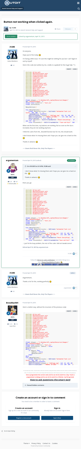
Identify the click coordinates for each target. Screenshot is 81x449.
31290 (14, 28)
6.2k (10, 181)
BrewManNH (12, 302)
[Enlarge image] (40, 55)
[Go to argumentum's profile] (12, 168)
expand (69, 69)
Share (58, 29)
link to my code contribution (46, 260)
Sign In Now (57, 418)
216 (16, 324)
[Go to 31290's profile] (6, 29)
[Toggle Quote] (26, 166)
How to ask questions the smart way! (50, 379)
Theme (26, 443)
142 (13, 65)
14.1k (10, 324)
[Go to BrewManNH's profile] (12, 310)
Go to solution (11, 36)
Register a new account (23, 418)
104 (16, 181)
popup (74, 69)
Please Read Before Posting (51, 262)
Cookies (55, 443)
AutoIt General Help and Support (32, 30)
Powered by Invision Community (40, 446)
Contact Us (46, 443)
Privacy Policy (36, 443)
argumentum (12, 160)
